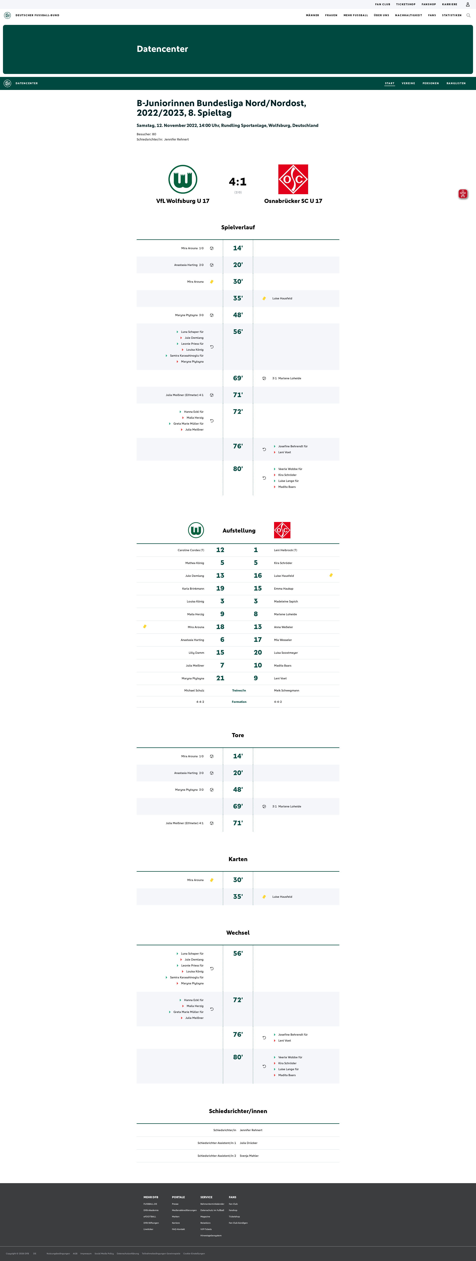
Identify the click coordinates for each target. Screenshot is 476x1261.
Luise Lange (286, 480)
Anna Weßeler (283, 627)
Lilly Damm (196, 652)
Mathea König (194, 563)
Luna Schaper (190, 331)
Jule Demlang (194, 337)
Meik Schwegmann (286, 690)
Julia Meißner (175, 395)
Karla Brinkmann (193, 588)
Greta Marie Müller (186, 423)
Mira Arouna (189, 248)
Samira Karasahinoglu (184, 355)
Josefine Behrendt (290, 446)
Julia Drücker (249, 1143)
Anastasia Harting (186, 264)
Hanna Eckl (191, 411)
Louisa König (195, 349)
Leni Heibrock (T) (285, 550)
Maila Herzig (195, 417)
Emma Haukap (283, 588)
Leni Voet (284, 452)
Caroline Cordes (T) (191, 550)
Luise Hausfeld (282, 298)
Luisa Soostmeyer (286, 652)
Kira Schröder (287, 474)
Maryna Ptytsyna (186, 315)
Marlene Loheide (289, 378)
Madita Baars (287, 486)
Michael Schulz (194, 690)
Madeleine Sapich (286, 601)
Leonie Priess (190, 343)
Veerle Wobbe (288, 469)
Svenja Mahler (249, 1155)
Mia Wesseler (283, 639)
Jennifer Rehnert (176, 139)
